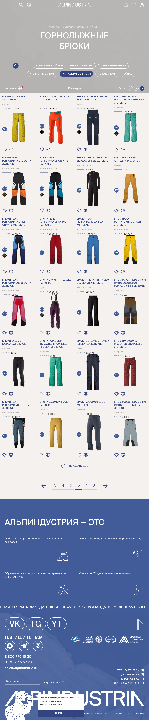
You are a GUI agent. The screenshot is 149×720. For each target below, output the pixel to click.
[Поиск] (21, 4)
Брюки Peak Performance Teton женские (15, 405)
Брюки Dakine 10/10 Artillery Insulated (127, 159)
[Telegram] (24, 646)
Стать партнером (128, 670)
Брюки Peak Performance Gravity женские (16, 161)
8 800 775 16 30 (18, 656)
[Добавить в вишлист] (4, 149)
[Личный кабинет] (126, 4)
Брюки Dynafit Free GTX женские (55, 281)
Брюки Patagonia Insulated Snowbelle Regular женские (53, 344)
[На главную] (74, 5)
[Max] (10, 646)
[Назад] (16, 66)
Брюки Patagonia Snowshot (13, 98)
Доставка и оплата (126, 683)
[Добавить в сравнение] (11, 149)
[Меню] (9, 4)
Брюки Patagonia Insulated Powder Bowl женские (129, 100)
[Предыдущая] (44, 486)
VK (14, 624)
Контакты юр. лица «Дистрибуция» (129, 713)
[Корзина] (142, 4)
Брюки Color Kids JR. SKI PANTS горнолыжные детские (130, 405)
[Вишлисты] (134, 4)
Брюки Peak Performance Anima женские (53, 222)
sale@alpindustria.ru (21, 668)
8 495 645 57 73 (18, 662)
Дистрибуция (130, 675)
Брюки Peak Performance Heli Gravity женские (14, 222)
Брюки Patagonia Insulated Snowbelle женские (128, 344)
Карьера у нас (130, 679)
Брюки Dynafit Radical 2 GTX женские (56, 98)
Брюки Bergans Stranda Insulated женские (93, 342)
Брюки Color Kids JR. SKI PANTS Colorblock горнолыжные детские (130, 283)
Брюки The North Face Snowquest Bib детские (92, 159)
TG (35, 624)
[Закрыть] (79, 698)
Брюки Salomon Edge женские (54, 403)
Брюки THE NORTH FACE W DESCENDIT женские (93, 281)
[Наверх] (138, 623)
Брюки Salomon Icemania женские (14, 342)
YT (57, 624)
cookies (64, 698)
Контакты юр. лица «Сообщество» (93, 713)
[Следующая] (105, 486)
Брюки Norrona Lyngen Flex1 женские (92, 98)
